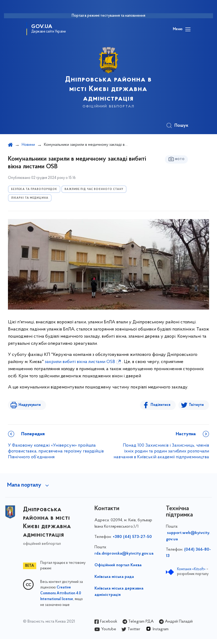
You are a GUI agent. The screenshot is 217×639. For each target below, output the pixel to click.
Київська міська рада (114, 577)
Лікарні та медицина (29, 198)
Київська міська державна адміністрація (118, 591)
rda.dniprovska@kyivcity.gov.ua (123, 553)
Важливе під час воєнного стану (94, 189)
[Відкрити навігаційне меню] (188, 29)
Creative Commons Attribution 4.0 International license (60, 593)
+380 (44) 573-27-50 (132, 537)
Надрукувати (30, 405)
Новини (28, 145)
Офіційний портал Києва (118, 565)
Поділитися (160, 405)
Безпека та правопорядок (34, 189)
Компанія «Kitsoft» (191, 569)
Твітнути (196, 405)
